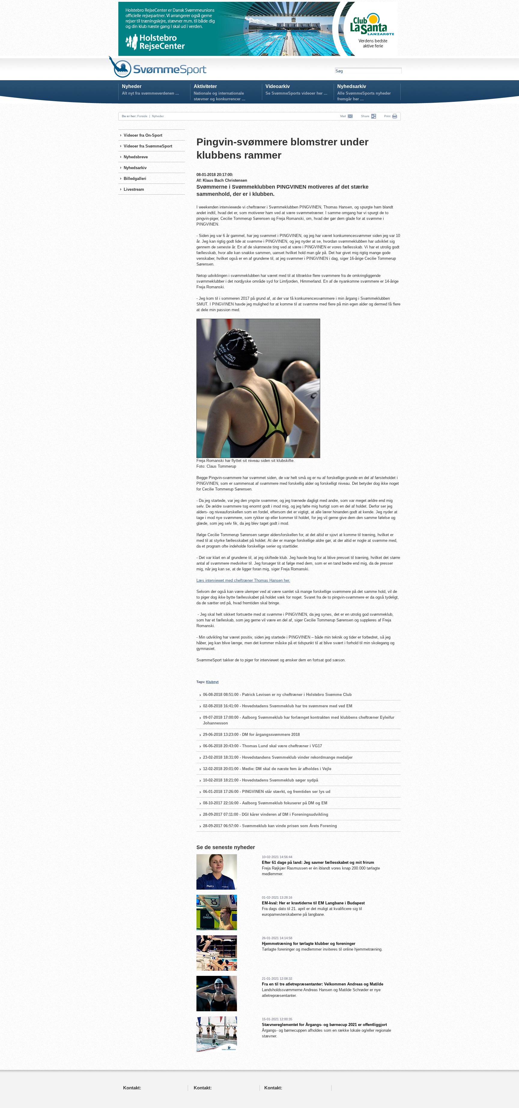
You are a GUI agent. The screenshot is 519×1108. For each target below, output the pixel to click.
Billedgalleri (135, 178)
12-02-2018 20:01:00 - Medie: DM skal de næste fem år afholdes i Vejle (267, 768)
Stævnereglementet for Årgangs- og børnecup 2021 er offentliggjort (324, 1024)
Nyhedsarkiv (351, 86)
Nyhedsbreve (136, 157)
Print (387, 116)
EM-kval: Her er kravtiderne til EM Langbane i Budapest (313, 903)
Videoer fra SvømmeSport (148, 146)
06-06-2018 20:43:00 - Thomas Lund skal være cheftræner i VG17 (262, 746)
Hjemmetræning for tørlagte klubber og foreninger (308, 943)
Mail (344, 116)
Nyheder (131, 86)
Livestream (134, 189)
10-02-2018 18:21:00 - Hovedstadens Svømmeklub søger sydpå (260, 780)
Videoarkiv (278, 86)
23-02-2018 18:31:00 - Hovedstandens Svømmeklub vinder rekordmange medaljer (278, 757)
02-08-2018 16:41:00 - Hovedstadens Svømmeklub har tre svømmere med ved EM (277, 706)
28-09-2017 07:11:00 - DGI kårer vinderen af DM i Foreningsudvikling (265, 814)
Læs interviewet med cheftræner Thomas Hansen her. (243, 580)
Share (366, 116)
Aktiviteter (205, 86)
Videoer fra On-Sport (143, 135)
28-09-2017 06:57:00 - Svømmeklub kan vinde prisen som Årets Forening (270, 826)
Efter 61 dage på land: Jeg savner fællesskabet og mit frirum (318, 862)
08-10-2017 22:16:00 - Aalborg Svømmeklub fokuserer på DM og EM (265, 803)
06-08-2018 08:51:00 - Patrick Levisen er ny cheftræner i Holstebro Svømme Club (277, 694)
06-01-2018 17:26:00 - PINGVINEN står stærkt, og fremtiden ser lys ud (266, 791)
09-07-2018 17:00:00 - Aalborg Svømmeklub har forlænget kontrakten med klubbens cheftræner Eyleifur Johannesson (298, 720)
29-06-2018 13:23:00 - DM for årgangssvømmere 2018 (251, 734)
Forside (142, 116)
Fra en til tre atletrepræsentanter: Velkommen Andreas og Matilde (322, 984)
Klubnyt (212, 682)
